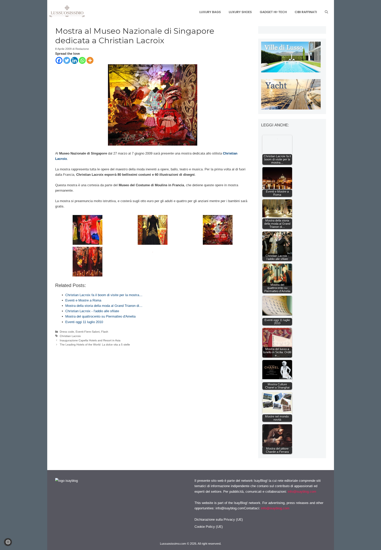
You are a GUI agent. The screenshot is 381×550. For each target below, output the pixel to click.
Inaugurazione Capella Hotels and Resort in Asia (90, 340)
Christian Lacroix (70, 336)
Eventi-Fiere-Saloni (88, 331)
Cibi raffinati (306, 12)
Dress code (67, 331)
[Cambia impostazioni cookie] (8, 542)
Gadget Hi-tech (273, 12)
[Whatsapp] (82, 60)
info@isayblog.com (302, 491)
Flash (104, 331)
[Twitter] (66, 60)
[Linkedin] (74, 60)
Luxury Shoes (240, 12)
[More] (90, 60)
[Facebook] (59, 60)
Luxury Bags (210, 12)
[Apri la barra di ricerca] (326, 12)
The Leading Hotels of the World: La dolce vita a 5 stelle (95, 344)
